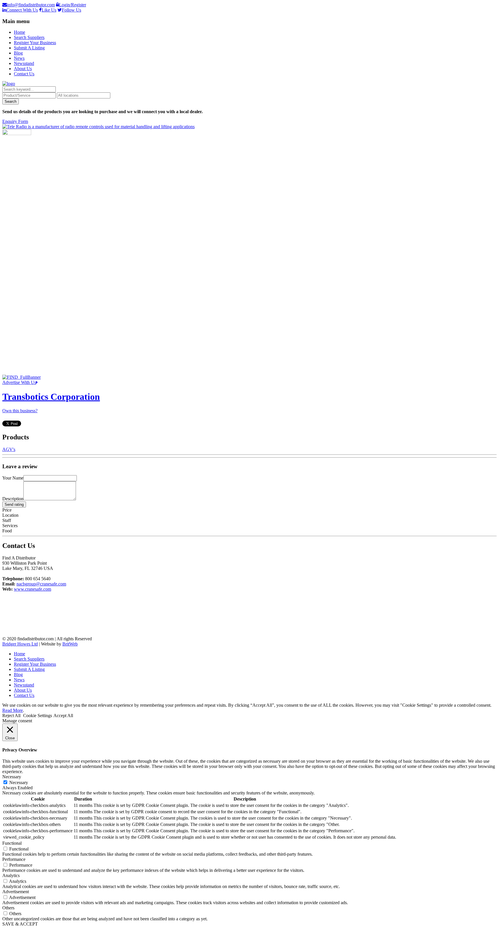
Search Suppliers (29, 37)
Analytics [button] (11, 875)
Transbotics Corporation (51, 396)
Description (12, 498)
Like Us (49, 10)
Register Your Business (35, 42)
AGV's (8, 449)
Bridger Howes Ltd (20, 643)
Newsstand (24, 63)
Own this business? (20, 410)
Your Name (12, 477)
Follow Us (71, 10)
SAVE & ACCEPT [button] (20, 923)
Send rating (14, 504)
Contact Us (24, 73)
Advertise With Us (19, 382)
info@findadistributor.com (31, 4)
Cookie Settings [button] (37, 715)
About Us (23, 68)
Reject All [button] (11, 715)
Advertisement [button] (15, 891)
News (19, 58)
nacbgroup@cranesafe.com (41, 583)
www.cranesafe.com (32, 589)
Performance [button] (13, 859)
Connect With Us (22, 10)
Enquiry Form (15, 121)
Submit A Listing (29, 47)
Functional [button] (12, 843)
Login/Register (72, 4)
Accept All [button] (63, 715)
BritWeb (70, 643)
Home (19, 32)
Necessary (18, 782)
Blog (18, 53)
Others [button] (8, 907)
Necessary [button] (11, 776)
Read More (12, 710)
